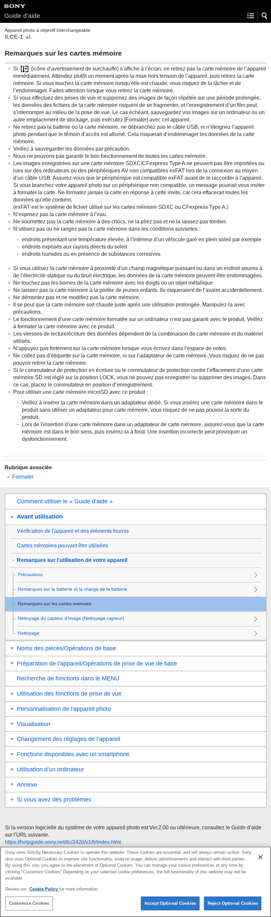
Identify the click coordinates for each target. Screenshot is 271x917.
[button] (264, 16)
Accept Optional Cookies (170, 903)
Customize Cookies (29, 903)
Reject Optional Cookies (233, 903)
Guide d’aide (22, 15)
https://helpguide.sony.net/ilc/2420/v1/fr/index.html (63, 842)
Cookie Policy (44, 889)
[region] (135, 882)
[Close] (260, 857)
